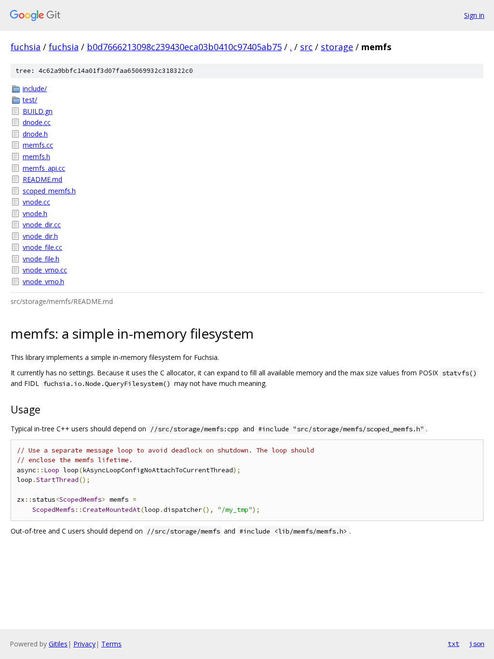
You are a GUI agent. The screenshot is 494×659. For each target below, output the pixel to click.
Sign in (474, 15)
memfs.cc (38, 145)
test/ (30, 99)
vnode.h (35, 213)
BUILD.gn (38, 111)
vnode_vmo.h (43, 281)
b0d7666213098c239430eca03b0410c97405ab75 (184, 47)
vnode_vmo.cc (45, 270)
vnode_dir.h (40, 236)
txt (453, 643)
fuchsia (26, 47)
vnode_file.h (41, 258)
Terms (111, 643)
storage (337, 47)
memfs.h (36, 156)
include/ (35, 88)
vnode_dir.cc (42, 224)
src (306, 47)
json (476, 643)
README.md (42, 179)
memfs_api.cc (44, 168)
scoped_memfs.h (49, 190)
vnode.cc (36, 201)
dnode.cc (37, 122)
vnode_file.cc (42, 247)
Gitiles (58, 643)
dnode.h (35, 133)
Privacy (84, 643)
